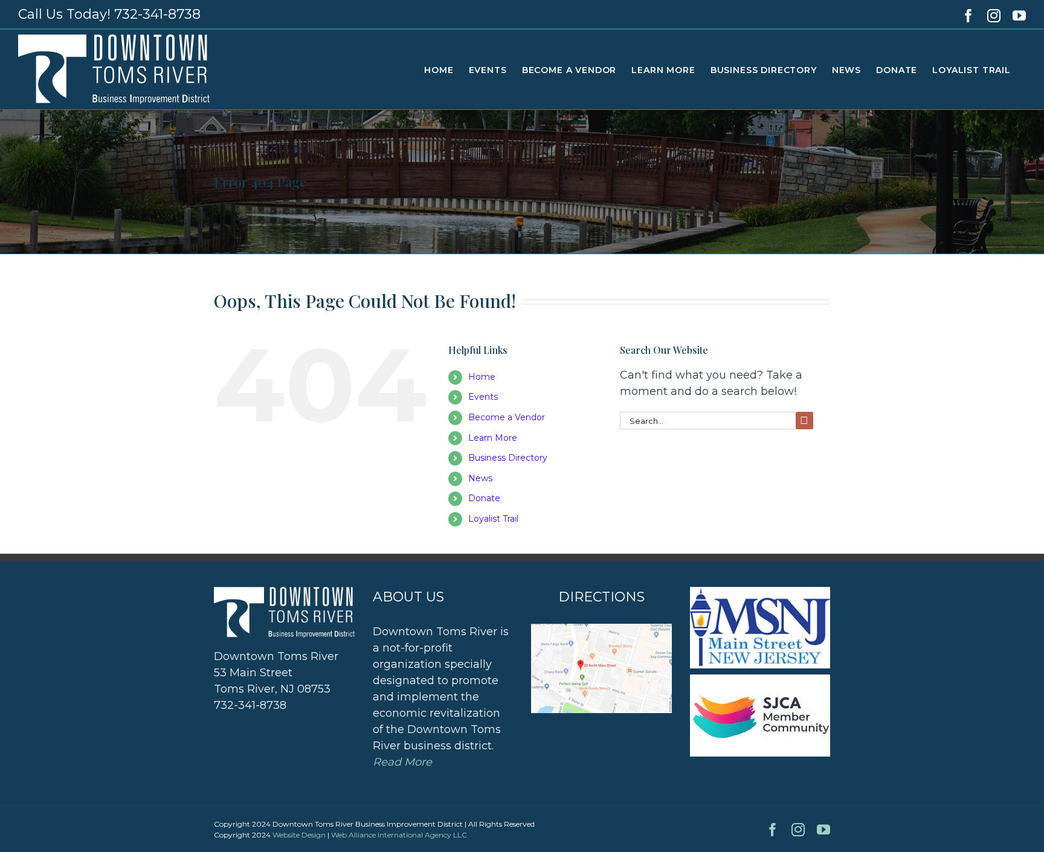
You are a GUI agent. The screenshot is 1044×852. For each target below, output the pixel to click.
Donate (484, 498)
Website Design (299, 834)
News (480, 478)
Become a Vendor (506, 417)
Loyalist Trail (493, 518)
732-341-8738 (157, 14)
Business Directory (507, 457)
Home (481, 376)
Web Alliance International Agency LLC (399, 834)
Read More (402, 762)
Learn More (492, 437)
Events (483, 396)
